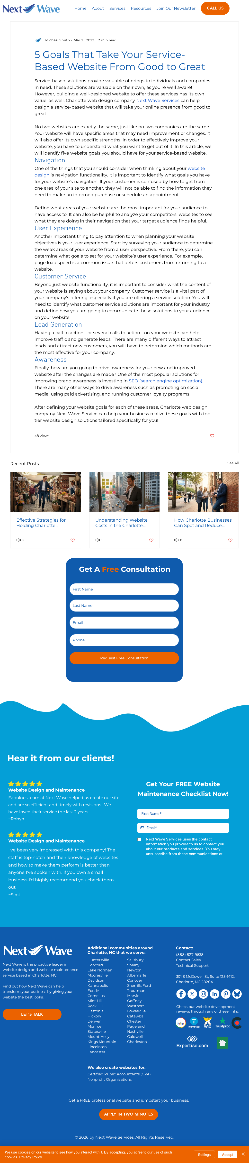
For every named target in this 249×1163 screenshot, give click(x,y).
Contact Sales (188, 960)
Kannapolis (98, 985)
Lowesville (136, 1011)
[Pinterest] (226, 994)
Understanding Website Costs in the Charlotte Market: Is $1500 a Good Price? (121, 522)
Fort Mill (95, 990)
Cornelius (96, 995)
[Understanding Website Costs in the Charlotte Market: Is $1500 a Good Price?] (124, 492)
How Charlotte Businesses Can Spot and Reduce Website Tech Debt (203, 522)
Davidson (96, 980)
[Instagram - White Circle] (203, 994)
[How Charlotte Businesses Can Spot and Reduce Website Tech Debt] (203, 492)
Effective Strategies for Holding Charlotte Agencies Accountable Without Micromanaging (43, 522)
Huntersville (98, 960)
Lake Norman (100, 970)
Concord (95, 965)
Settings (204, 1154)
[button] (117, 8)
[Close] (243, 1154)
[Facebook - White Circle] (181, 994)
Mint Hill (95, 1000)
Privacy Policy (30, 1156)
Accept (227, 1154)
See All (233, 463)
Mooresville (98, 975)
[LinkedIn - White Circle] (214, 994)
